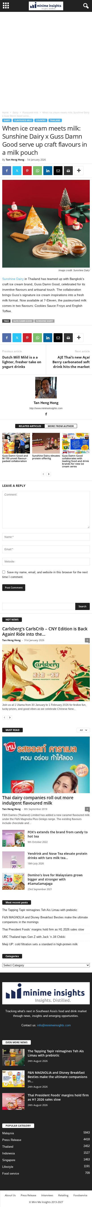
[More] (79, 170)
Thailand (55, 120)
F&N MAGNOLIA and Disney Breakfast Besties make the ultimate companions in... (57, 1076)
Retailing (63, 1195)
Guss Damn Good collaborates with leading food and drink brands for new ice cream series (75, 461)
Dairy (15, 112)
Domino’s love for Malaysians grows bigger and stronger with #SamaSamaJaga (55, 879)
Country (41, 120)
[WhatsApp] (37, 170)
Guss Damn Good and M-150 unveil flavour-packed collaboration (15, 458)
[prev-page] (43, 474)
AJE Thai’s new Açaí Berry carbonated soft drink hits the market (71, 362)
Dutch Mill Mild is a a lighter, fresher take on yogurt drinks (21, 362)
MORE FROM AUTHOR (61, 426)
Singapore (8, 1160)
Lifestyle (7, 1166)
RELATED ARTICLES (30, 426)
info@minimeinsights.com (54, 1025)
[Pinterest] (27, 170)
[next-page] (48, 474)
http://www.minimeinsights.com (46, 408)
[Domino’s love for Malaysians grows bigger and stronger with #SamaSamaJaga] (13, 881)
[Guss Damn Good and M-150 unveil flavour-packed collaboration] (16, 443)
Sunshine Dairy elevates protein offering (46, 457)
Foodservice (80, 1195)
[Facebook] (6, 170)
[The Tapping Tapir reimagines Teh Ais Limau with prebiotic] (13, 1057)
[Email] (58, 170)
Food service (10, 1173)
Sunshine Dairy (13, 279)
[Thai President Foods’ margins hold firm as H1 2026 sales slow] (13, 1101)
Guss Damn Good (22, 321)
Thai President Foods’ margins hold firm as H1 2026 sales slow (43, 929)
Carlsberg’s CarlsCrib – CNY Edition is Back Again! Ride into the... (45, 631)
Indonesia (8, 1153)
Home (5, 112)
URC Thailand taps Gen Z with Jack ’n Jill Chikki (33, 937)
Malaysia (8, 1133)
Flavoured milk (30, 112)
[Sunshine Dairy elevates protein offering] (46, 443)
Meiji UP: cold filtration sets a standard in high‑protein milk (40, 944)
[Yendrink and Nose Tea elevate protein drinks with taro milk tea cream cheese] (13, 859)
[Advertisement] (46, 60)
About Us (10, 1195)
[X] (17, 170)
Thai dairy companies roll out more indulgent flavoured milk (37, 800)
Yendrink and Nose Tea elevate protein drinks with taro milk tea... (57, 855)
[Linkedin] (47, 170)
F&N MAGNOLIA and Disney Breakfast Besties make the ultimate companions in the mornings (45, 920)
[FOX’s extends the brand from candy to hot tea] (13, 838)
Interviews (47, 1195)
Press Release (11, 1140)
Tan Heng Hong (15, 159)
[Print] (68, 170)
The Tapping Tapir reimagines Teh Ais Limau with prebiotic (39, 910)
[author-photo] (46, 387)
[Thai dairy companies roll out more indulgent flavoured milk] (46, 765)
